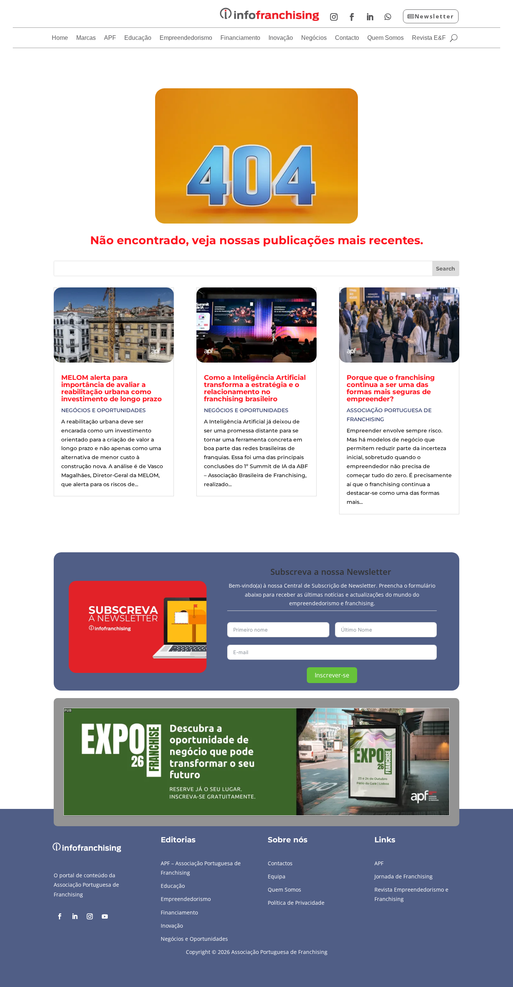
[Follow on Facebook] (351, 16)
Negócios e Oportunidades (103, 410)
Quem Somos (385, 38)
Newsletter (434, 16)
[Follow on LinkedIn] (369, 16)
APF (110, 38)
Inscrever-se (332, 675)
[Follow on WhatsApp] (387, 16)
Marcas (86, 38)
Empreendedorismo (186, 38)
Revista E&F (429, 38)
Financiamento (240, 38)
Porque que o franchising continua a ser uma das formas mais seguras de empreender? (391, 388)
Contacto (347, 38)
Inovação (281, 38)
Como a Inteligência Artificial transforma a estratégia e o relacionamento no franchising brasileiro (255, 388)
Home (60, 38)
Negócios (314, 38)
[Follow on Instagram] (333, 16)
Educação (137, 38)
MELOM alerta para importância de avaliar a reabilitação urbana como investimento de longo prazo (111, 388)
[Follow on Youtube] (105, 916)
